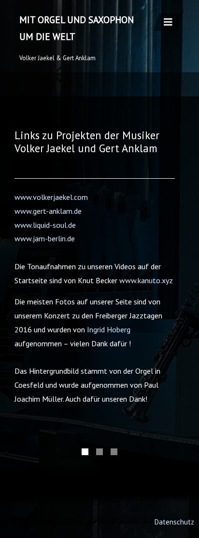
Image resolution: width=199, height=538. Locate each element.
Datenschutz (174, 521)
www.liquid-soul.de (45, 225)
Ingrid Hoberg (108, 329)
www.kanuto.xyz (146, 280)
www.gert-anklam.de (48, 211)
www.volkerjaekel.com (51, 197)
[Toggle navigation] (168, 22)
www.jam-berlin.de (44, 238)
